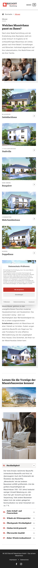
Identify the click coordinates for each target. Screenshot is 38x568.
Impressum (32, 302)
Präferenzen (7, 302)
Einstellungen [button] (19, 294)
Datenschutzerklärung (19, 302)
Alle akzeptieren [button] (19, 289)
